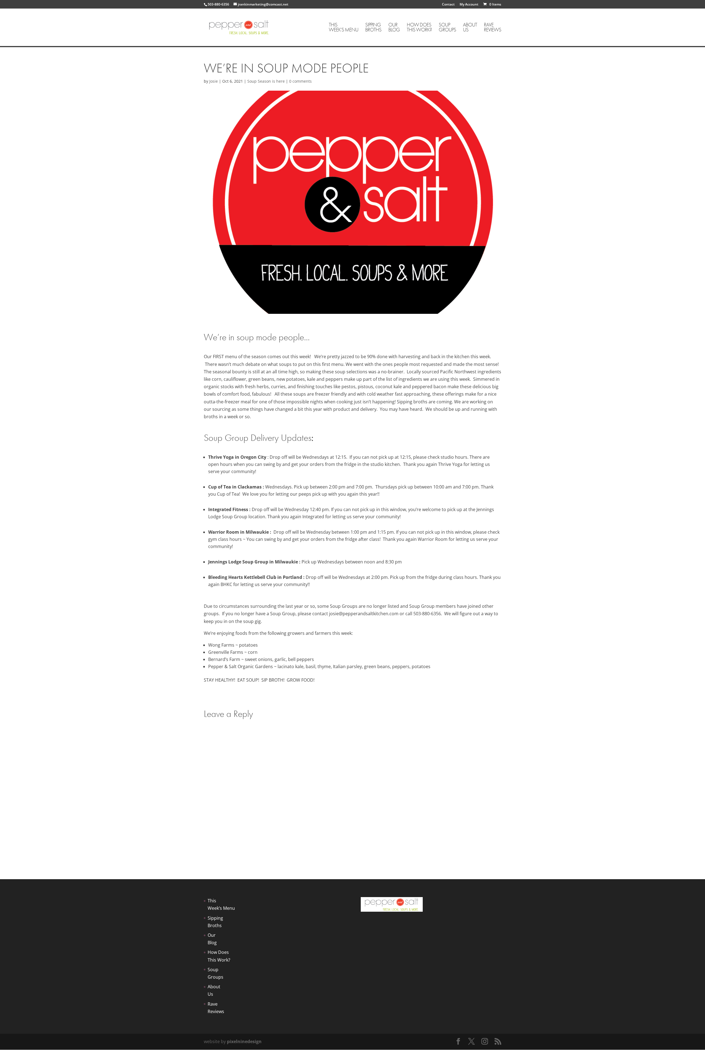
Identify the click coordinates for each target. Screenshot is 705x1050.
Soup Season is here (266, 81)
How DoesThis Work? (419, 27)
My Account (469, 5)
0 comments (300, 81)
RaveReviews (492, 27)
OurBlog (394, 27)
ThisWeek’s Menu (343, 27)
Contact (448, 5)
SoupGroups (447, 27)
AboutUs (470, 27)
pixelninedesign (244, 1041)
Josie (213, 81)
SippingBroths (373, 27)
